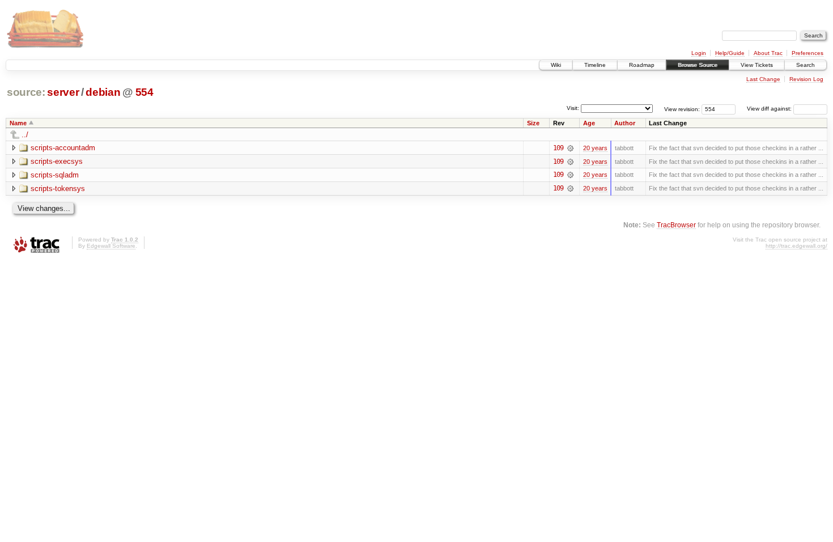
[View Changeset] (570, 148)
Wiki (556, 65)
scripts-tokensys (58, 188)
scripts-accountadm (63, 147)
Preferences (807, 53)
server (63, 92)
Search (805, 65)
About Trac (768, 53)
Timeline (595, 65)
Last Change (763, 79)
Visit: (573, 108)
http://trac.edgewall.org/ (796, 246)
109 (558, 148)
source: (26, 92)
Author (624, 123)
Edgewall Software (111, 246)
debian (103, 92)
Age (589, 123)
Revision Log (806, 79)
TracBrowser (676, 224)
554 (144, 92)
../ (25, 134)
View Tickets (757, 65)
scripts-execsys (57, 161)
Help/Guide (730, 53)
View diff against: (770, 108)
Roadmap (641, 65)
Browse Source (697, 65)
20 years (595, 148)
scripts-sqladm (55, 175)
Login (698, 53)
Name (18, 123)
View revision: (682, 108)
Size (533, 123)
